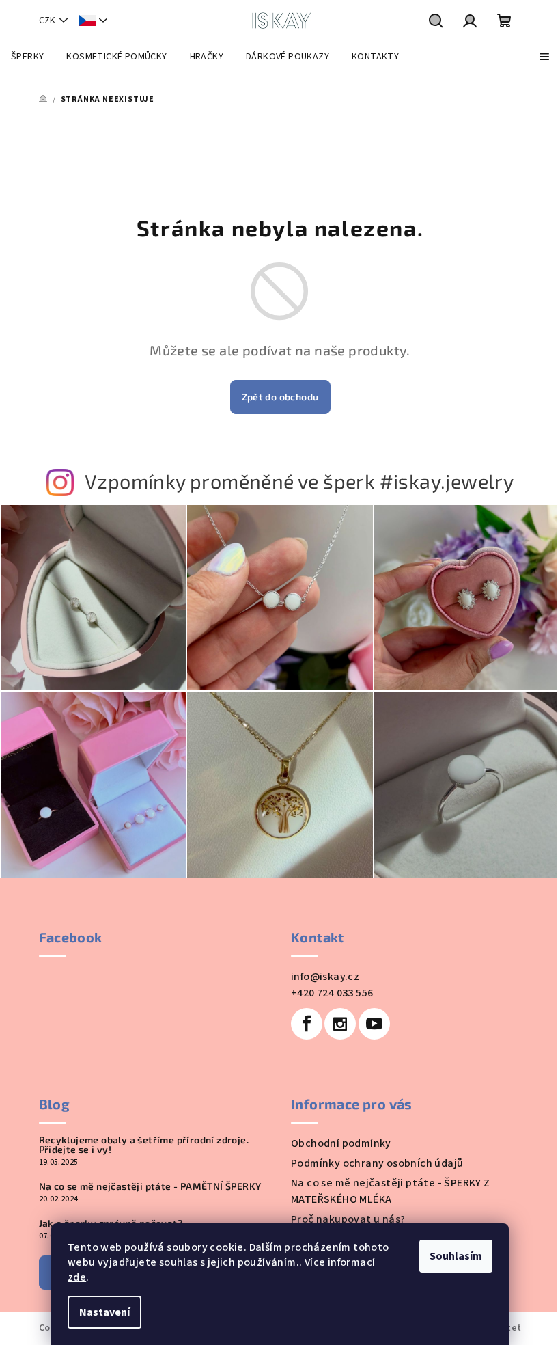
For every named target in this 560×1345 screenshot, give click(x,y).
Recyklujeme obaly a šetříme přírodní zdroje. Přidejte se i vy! (144, 1144)
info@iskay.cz (325, 976)
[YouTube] (374, 1024)
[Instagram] (340, 1024)
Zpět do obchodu (280, 397)
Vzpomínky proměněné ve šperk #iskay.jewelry (299, 481)
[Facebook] (306, 1024)
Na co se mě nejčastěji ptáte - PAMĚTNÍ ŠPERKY (150, 1186)
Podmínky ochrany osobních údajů (377, 1163)
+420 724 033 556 (332, 993)
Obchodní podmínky (341, 1143)
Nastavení (104, 1312)
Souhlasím (456, 1256)
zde (77, 1277)
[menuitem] (27, 56)
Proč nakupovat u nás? (348, 1219)
